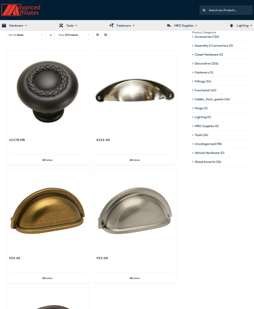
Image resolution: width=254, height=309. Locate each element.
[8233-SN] (134, 92)
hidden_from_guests (209, 99)
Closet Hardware (206, 54)
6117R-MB (17, 140)
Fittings (200, 81)
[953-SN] (134, 210)
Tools (198, 135)
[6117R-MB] (47, 92)
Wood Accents (205, 162)
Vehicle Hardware (207, 153)
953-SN (102, 258)
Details (49, 159)
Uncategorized (205, 144)
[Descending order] (51, 35)
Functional (202, 90)
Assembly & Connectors (211, 45)
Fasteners (202, 72)
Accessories (203, 37)
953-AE (14, 258)
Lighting (200, 117)
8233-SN (103, 140)
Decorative (203, 63)
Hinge (199, 108)
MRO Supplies (204, 126)
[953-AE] (47, 210)
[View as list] (105, 35)
